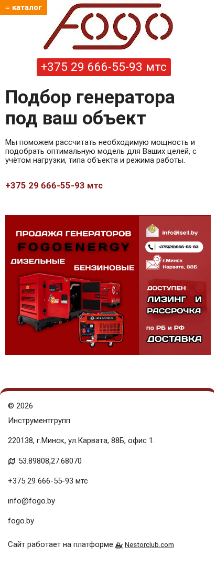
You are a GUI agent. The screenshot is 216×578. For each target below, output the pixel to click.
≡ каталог (23, 7)
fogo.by (21, 521)
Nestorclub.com (149, 544)
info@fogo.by (31, 501)
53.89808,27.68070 (50, 461)
